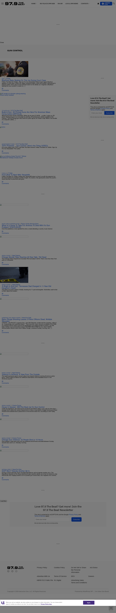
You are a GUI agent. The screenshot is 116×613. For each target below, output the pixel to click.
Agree (88, 602)
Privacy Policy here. (46, 604)
